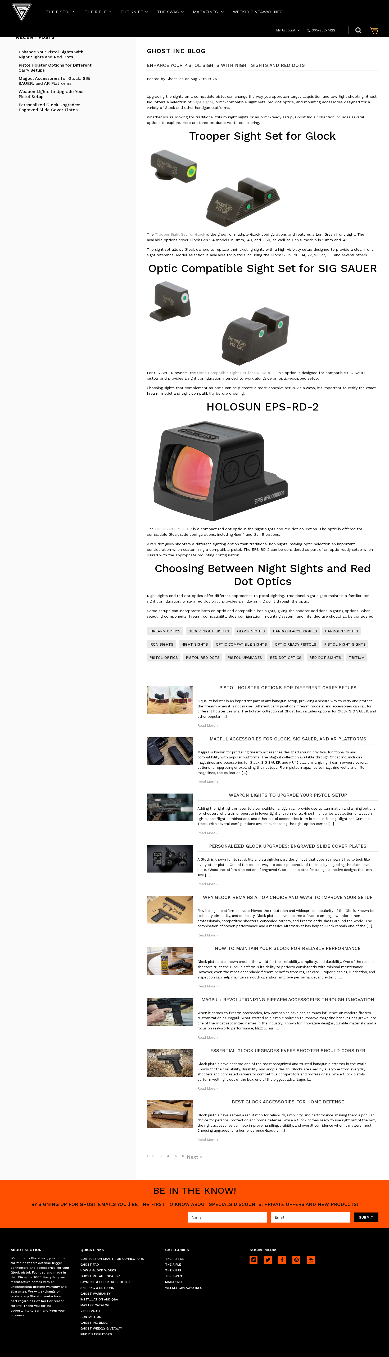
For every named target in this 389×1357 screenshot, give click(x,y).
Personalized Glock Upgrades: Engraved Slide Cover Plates (49, 107)
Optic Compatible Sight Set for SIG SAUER (235, 373)
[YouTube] (311, 1260)
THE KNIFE (131, 11)
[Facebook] (282, 1260)
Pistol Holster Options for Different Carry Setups (55, 68)
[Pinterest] (296, 1260)
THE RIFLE (96, 11)
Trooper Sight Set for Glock (180, 234)
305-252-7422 (323, 30)
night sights (203, 102)
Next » (194, 1157)
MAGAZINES (206, 11)
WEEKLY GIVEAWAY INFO (258, 11)
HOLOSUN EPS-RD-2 (173, 529)
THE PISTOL (58, 11)
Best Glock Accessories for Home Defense (288, 1101)
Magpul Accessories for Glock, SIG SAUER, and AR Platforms (54, 81)
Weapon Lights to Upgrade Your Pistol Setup (51, 94)
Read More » (207, 726)
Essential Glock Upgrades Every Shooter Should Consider (287, 1050)
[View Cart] (374, 30)
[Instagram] (253, 1260)
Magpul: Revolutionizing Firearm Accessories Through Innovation (287, 999)
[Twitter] (268, 1260)
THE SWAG (168, 11)
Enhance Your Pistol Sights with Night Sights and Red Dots (51, 54)
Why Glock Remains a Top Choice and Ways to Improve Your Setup (288, 897)
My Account (286, 30)
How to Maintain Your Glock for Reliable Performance (288, 948)
